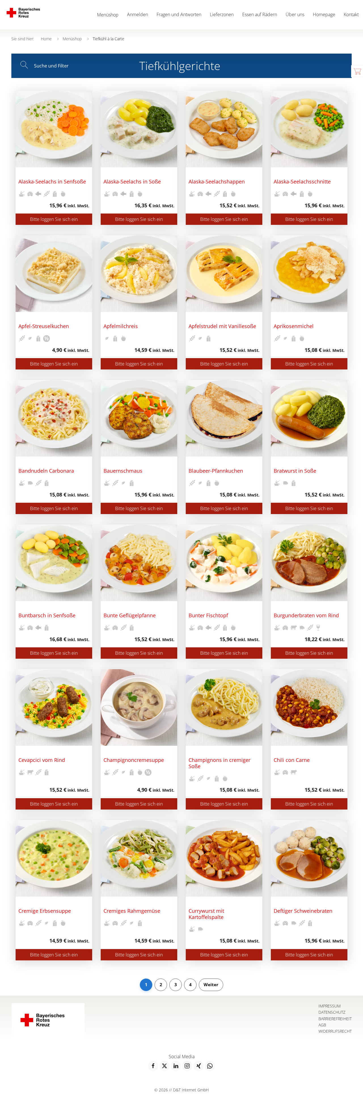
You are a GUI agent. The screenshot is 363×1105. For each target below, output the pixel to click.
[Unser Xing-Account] (198, 1066)
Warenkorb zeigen (357, 71)
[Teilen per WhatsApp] (210, 1066)
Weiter (211, 984)
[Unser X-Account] (164, 1066)
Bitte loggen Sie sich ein (54, 219)
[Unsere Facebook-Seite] (153, 1066)
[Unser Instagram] (187, 1066)
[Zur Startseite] (27, 14)
